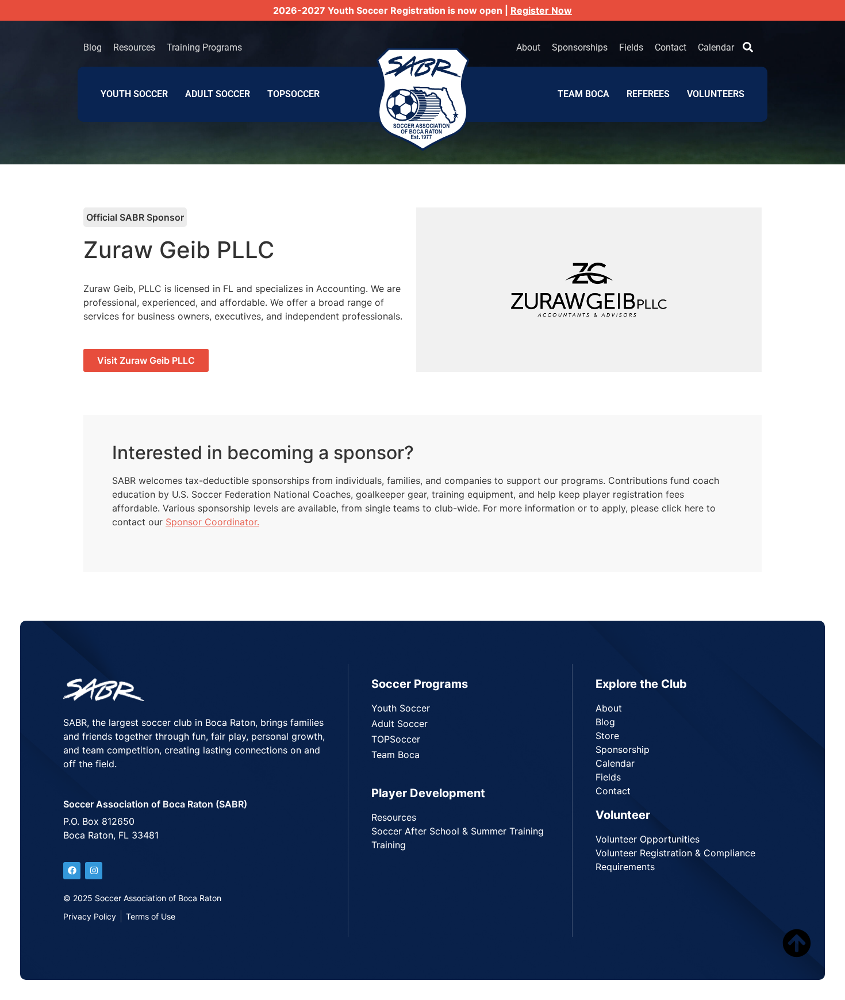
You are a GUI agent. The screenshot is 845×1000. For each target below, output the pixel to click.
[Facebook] (71, 870)
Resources (134, 47)
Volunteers (715, 94)
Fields (631, 47)
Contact (670, 47)
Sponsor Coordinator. (212, 522)
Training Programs (204, 47)
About (528, 47)
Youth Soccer (134, 94)
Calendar (716, 47)
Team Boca (583, 94)
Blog (92, 47)
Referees (648, 94)
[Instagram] (93, 870)
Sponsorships (580, 47)
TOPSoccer (293, 94)
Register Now (541, 10)
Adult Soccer (217, 94)
